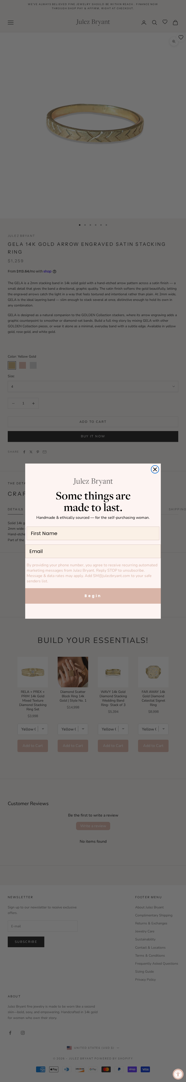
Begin (93, 595)
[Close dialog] (155, 469)
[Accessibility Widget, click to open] (178, 1074)
